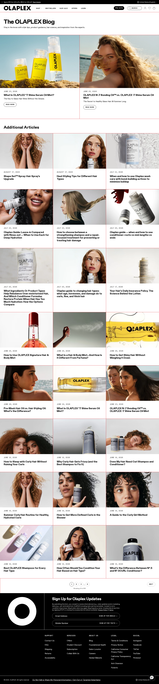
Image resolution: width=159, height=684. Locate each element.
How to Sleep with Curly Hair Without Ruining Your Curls (25, 463)
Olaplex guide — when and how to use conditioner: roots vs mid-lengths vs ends (131, 235)
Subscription (72, 649)
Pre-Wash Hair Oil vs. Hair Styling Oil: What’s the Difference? (25, 410)
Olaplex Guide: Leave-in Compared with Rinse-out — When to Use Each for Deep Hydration (26, 235)
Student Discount (74, 645)
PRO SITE (119, 8)
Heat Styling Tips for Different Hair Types (77, 177)
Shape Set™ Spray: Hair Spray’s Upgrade (22, 177)
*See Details (36, 2)
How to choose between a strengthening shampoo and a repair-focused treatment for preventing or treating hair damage (78, 236)
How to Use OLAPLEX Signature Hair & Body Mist (26, 356)
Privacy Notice (117, 645)
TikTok (136, 649)
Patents (114, 667)
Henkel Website (95, 658)
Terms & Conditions (119, 640)
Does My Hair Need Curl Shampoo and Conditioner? (132, 463)
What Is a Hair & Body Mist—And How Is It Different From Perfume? (79, 356)
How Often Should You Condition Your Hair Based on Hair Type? (78, 569)
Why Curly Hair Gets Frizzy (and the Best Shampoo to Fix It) (77, 463)
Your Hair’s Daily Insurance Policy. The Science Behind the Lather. (131, 292)
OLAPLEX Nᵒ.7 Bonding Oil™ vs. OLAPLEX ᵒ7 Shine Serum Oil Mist (118, 96)
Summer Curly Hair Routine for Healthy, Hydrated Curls (26, 516)
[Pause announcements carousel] (2, 2)
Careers (92, 653)
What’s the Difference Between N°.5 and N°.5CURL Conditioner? (131, 569)
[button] (151, 677)
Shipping (48, 649)
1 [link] (71, 584)
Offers (69, 640)
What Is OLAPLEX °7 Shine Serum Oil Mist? (29, 94)
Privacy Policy (102, 610)
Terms (111, 610)
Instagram (137, 640)
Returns (48, 653)
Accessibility (50, 658)
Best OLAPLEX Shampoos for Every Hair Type (24, 569)
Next (151, 584)
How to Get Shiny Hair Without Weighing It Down (127, 356)
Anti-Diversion (117, 663)
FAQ (46, 645)
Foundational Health (97, 645)
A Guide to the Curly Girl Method (128, 514)
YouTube (136, 653)
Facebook (137, 645)
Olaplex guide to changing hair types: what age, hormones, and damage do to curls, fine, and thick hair (79, 293)
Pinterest (137, 658)
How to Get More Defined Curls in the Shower (78, 516)
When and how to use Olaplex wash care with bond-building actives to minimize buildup (130, 179)
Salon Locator (95, 649)
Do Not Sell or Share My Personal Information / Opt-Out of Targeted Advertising (66, 680)
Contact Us (49, 640)
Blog (91, 640)
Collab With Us (73, 653)
